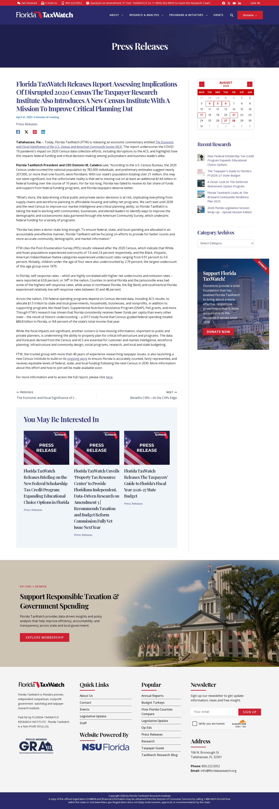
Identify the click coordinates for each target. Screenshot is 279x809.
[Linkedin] (43, 131)
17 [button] (201, 114)
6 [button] (225, 103)
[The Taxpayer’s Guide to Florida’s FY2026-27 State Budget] (201, 172)
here (109, 377)
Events (218, 15)
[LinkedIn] (239, 3)
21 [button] (233, 114)
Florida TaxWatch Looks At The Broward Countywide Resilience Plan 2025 (228, 197)
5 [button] (217, 103)
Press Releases (26, 124)
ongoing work (77, 359)
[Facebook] (223, 3)
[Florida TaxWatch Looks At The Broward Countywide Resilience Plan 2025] (201, 194)
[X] (26, 131)
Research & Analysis (144, 15)
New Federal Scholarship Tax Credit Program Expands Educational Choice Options (230, 160)
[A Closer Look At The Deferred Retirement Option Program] (201, 183)
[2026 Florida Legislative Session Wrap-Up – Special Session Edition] (201, 209)
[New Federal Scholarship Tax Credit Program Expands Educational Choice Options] (201, 157)
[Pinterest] (35, 131)
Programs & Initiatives (186, 15)
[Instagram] (228, 3)
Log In (255, 3)
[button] (121, 15)
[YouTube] (234, 3)
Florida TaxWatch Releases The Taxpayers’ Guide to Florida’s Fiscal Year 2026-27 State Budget (146, 483)
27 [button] (225, 120)
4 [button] (209, 103)
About (114, 15)
